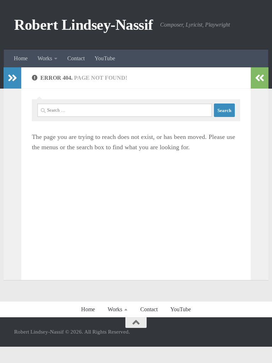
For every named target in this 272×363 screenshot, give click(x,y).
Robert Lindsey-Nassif (83, 25)
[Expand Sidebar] (12, 78)
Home (21, 58)
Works (45, 58)
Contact (76, 58)
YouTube (105, 58)
